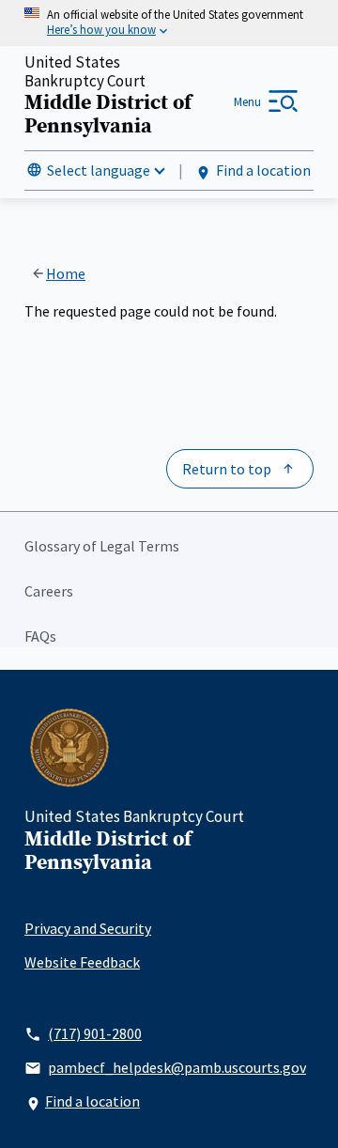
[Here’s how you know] (169, 23)
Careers (48, 591)
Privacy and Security (87, 928)
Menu (247, 102)
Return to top (226, 468)
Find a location (263, 170)
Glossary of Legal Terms (101, 545)
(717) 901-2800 (95, 1033)
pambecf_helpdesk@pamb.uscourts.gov (177, 1067)
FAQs (40, 636)
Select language (98, 170)
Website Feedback (82, 962)
